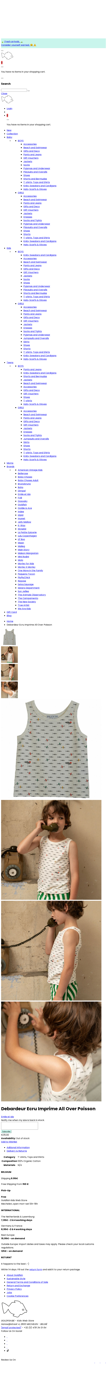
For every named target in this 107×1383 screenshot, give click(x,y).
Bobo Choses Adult (28, 480)
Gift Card (12, 612)
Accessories (30, 144)
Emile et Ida (24, 494)
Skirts (26, 341)
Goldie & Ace (25, 508)
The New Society (27, 601)
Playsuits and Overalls (35, 171)
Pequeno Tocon (26, 574)
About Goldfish (15, 1275)
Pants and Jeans (32, 154)
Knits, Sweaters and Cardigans (39, 185)
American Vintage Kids (30, 470)
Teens (10, 362)
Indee (21, 511)
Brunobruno (24, 483)
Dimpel (22, 490)
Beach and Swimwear (35, 147)
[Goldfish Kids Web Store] (7, 59)
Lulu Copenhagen (27, 535)
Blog (9, 615)
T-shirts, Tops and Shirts (36, 182)
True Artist (23, 605)
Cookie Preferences (17, 1296)
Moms (10, 463)
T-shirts (27, 400)
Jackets (27, 161)
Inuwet (21, 518)
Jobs (9, 1292)
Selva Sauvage (26, 584)
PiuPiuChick (24, 577)
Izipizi (20, 515)
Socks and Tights (32, 220)
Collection (12, 133)
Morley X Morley (26, 567)
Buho (20, 487)
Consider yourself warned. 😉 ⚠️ (18, 45)
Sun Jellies (23, 591)
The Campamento (28, 598)
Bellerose (23, 473)
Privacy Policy (14, 1289)
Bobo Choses (25, 477)
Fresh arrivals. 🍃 (13, 41)
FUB (20, 497)
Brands (10, 466)
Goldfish (22, 504)
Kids (9, 248)
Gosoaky (22, 501)
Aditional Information (18, 1147)
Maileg (21, 546)
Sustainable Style (16, 1278)
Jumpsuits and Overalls (36, 338)
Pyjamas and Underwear (36, 168)
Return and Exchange (18, 1285)
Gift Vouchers (30, 158)
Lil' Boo (21, 539)
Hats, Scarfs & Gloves (35, 189)
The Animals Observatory (32, 594)
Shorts (27, 234)
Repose (22, 581)
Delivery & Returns (17, 1151)
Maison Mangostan (28, 553)
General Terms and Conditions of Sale (27, 1282)
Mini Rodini (23, 556)
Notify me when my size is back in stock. (23, 1120)
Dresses (27, 217)
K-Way (21, 525)
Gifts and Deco (31, 151)
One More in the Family (30, 570)
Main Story (23, 549)
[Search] (28, 90)
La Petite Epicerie (27, 532)
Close (4, 93)
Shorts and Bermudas (35, 178)
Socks (26, 165)
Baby (9, 137)
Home (10, 621)
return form (35, 1269)
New (9, 130)
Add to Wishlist (9, 1141)
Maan (21, 542)
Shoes (26, 175)
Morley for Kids (26, 563)
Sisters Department (29, 587)
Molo (20, 560)
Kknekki (22, 529)
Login (9, 108)
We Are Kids (24, 608)
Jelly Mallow (24, 522)
